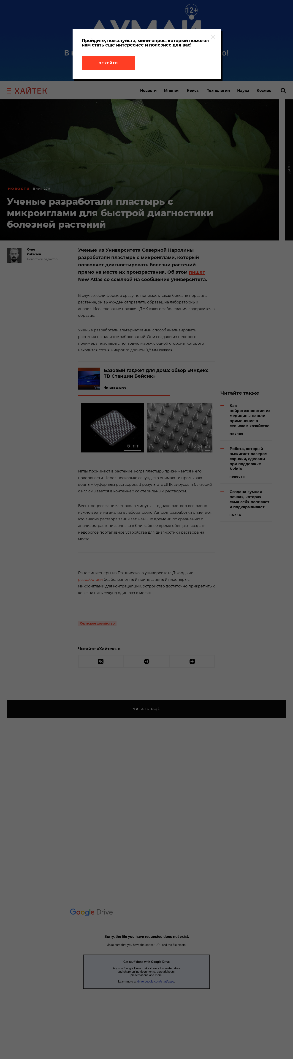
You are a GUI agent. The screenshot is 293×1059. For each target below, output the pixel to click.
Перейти (108, 63)
